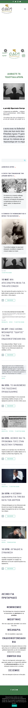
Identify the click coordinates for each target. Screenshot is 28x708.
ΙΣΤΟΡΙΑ (11, 431)
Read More (10, 300)
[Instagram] (18, 1)
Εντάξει (14, 705)
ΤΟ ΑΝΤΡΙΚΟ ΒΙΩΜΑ (7, 272)
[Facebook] (13, 1)
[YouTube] (20, 1)
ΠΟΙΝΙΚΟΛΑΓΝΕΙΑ (11, 542)
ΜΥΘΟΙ (11, 322)
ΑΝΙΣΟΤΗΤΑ (5, 431)
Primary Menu (25, 9)
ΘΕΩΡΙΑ (3, 542)
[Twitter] (15, 1)
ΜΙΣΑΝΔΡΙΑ (5, 322)
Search (24, 160)
